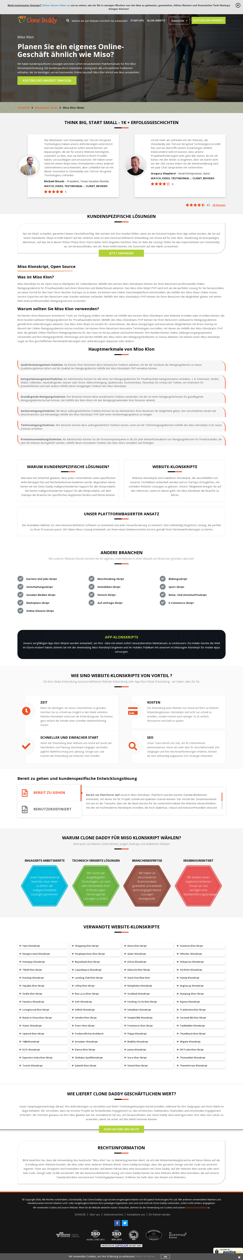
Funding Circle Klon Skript (142, 1001)
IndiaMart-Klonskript (139, 1009)
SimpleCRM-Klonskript (139, 1017)
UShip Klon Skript (84, 985)
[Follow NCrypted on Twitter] (125, 1221)
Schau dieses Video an (56, 5)
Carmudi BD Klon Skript (192, 1017)
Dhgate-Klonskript (189, 1041)
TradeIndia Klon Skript (192, 1009)
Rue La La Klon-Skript (86, 993)
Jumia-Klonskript (136, 1049)
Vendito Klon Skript (85, 1017)
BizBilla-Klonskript (137, 1041)
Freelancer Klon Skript (140, 1025)
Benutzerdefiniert (52, 809)
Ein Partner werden (159, 1214)
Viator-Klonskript (32, 1025)
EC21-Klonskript (31, 1049)
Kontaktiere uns (136, 1214)
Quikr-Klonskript (136, 953)
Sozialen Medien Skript (41, 595)
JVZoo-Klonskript (136, 961)
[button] (179, 20)
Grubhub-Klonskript (138, 993)
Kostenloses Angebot (208, 20)
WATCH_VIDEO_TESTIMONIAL (63, 186)
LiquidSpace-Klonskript (87, 969)
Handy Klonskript (189, 977)
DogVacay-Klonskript (191, 985)
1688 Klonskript (30, 1041)
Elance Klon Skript (84, 1049)
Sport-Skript (176, 587)
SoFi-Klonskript (83, 1001)
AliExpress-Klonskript (191, 961)
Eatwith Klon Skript (85, 1065)
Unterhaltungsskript (39, 587)
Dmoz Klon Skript (137, 946)
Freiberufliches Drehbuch (89, 1033)
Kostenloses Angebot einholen (47, 81)
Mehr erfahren (145, 1256)
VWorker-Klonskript (190, 953)
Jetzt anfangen (121, 253)
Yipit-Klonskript (31, 946)
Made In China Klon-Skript (37, 1017)
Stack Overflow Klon (138, 977)
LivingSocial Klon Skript (35, 1009)
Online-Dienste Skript (40, 611)
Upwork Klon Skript (33, 1033)
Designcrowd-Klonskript (36, 953)
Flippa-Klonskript (137, 1033)
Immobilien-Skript (108, 587)
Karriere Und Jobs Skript (41, 579)
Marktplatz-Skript (46, 107)
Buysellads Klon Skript (87, 961)
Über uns (94, 1214)
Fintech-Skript (106, 595)
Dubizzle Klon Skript (138, 969)
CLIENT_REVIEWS (97, 186)
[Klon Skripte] (37, 17)
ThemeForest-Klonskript (193, 1065)
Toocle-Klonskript (32, 1065)
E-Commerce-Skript (181, 603)
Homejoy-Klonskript (33, 961)
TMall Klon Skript (32, 969)
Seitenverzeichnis (113, 1214)
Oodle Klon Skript (32, 993)
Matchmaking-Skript (110, 579)
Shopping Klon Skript (86, 946)
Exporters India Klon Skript (37, 1057)
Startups (137, 20)
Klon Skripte (156, 20)
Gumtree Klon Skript (191, 946)
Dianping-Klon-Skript (191, 993)
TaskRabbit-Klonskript (192, 1025)
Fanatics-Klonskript (33, 1001)
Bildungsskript (178, 579)
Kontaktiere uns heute (121, 1129)
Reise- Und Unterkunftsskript (188, 595)
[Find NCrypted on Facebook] (118, 1221)
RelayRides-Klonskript (139, 985)
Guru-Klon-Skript (137, 1057)
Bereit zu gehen (49, 792)
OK (165, 1256)
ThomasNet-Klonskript (192, 1057)
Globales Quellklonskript (88, 1057)
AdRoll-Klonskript (84, 1009)
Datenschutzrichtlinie (196, 1207)
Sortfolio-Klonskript (190, 969)
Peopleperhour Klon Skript (89, 953)
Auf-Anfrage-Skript (110, 603)
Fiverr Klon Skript (84, 1025)
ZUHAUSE (23, 107)
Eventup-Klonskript (33, 977)
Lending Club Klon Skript (88, 977)
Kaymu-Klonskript (189, 1001)
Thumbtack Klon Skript (192, 1033)
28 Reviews (219, 205)
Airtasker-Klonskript (86, 1041)
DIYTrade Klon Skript (191, 1049)
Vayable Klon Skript (33, 985)
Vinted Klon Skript (137, 1065)
